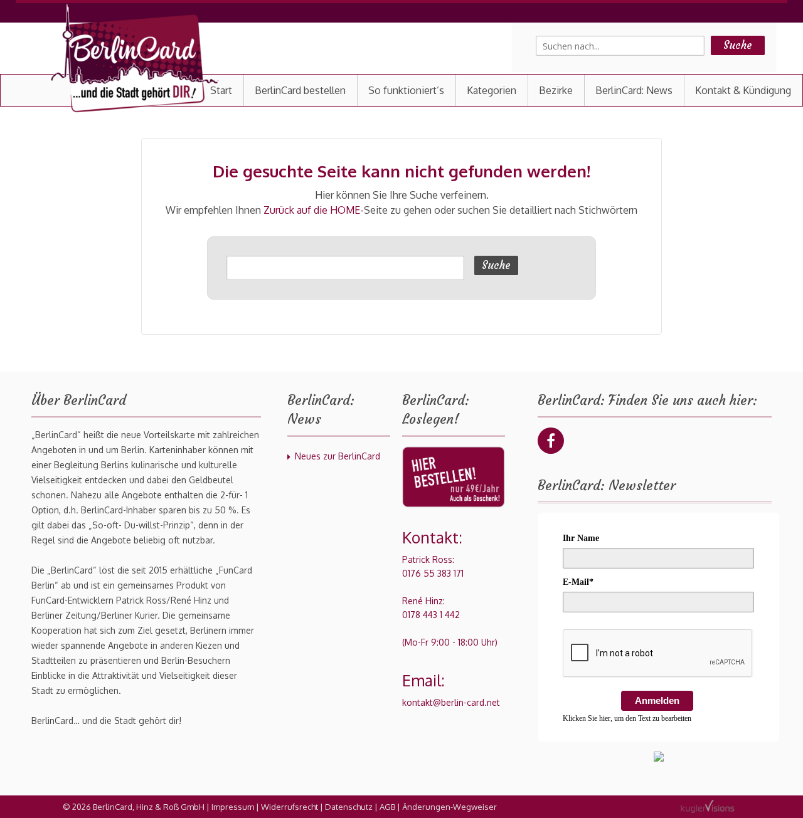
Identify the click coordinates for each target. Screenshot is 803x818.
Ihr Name (581, 538)
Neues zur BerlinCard (337, 456)
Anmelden (657, 700)
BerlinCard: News (634, 90)
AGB (387, 807)
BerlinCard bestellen (300, 90)
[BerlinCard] (135, 58)
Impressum (232, 807)
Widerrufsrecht (289, 807)
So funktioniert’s (406, 90)
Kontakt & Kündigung (743, 90)
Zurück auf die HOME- (313, 210)
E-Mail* (578, 582)
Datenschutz (349, 807)
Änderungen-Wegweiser (449, 807)
